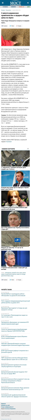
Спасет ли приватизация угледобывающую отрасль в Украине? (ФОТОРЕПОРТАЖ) (14, 330)
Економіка (8, 10)
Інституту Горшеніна (10, 408)
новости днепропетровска (8, 274)
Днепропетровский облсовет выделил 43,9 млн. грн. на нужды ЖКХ (14, 373)
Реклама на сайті (5, 405)
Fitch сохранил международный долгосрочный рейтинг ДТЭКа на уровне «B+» (15, 302)
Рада (12, 276)
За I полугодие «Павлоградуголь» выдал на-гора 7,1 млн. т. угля (14, 316)
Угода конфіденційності (7, 407)
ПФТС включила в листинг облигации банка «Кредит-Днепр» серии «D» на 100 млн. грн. (14, 358)
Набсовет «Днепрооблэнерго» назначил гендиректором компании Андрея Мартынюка (15, 344)
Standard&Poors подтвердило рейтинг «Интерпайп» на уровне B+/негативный (13, 294)
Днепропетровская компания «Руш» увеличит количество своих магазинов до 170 (15, 388)
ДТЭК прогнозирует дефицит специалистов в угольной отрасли (14, 351)
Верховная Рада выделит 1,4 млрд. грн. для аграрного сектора (14, 309)
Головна (5, 7)
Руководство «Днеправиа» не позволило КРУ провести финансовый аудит (15, 323)
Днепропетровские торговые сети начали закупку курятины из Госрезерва (13, 365)
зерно (24, 272)
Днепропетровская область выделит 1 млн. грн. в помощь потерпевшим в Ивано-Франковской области (15, 380)
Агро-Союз (19, 272)
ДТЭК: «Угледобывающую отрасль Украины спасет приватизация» (14, 337)
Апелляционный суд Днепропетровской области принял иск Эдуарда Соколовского (14, 396)
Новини (13, 7)
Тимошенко (8, 272)
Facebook (8, 141)
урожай (14, 272)
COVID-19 (21, 7)
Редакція (3, 403)
